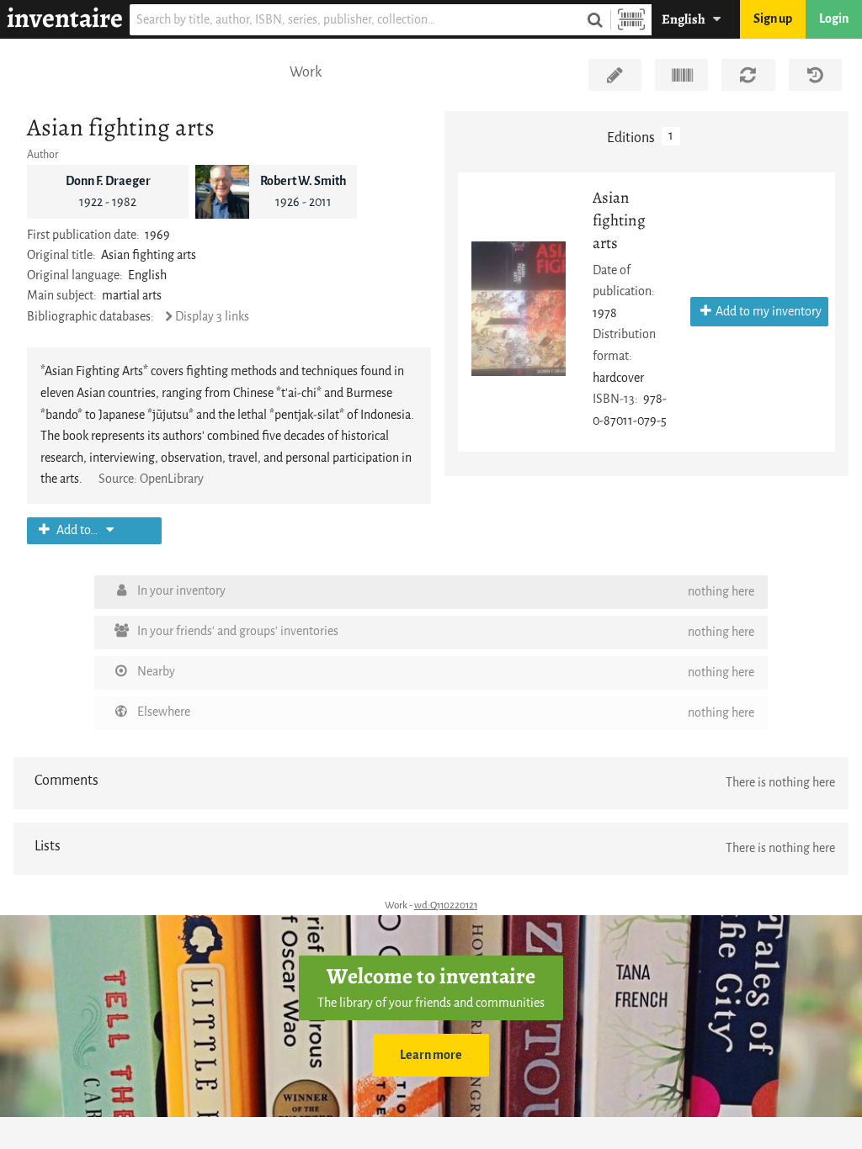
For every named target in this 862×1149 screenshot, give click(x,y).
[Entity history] (815, 75)
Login (834, 19)
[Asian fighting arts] (518, 308)
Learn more (431, 1055)
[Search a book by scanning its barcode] (631, 19)
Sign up (772, 19)
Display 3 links (212, 317)
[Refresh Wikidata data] (747, 75)
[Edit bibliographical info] (614, 75)
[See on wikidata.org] (681, 75)
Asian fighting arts (619, 220)
